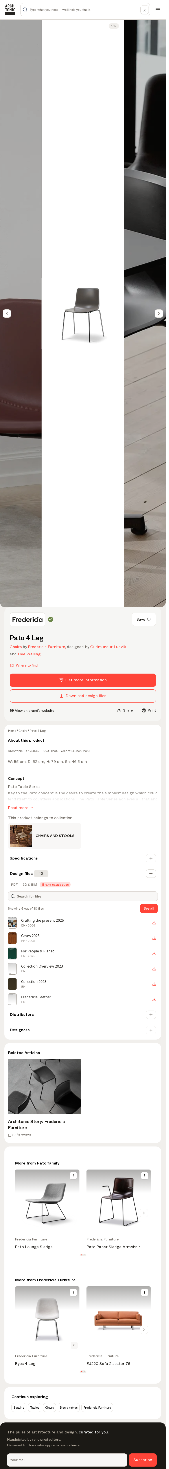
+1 (74, 1345)
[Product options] (73, 1175)
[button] (81, 1254)
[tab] (13, 884)
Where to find (27, 665)
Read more (18, 808)
